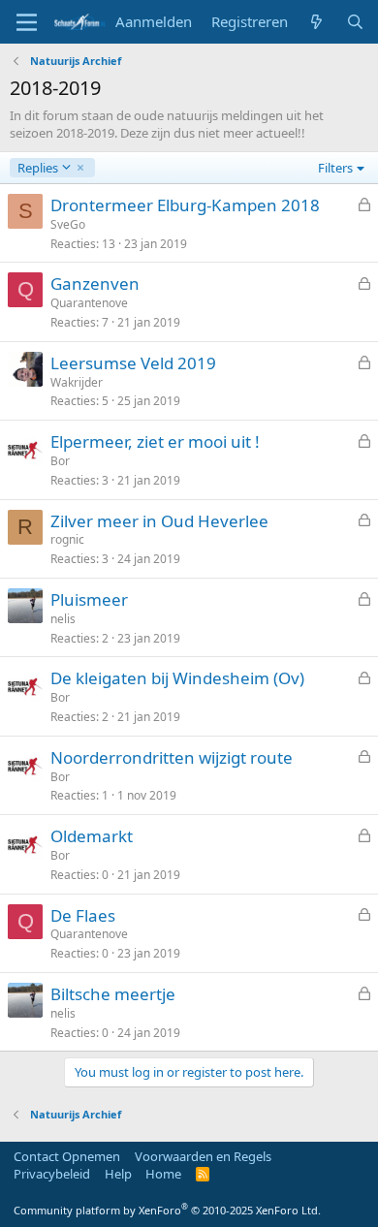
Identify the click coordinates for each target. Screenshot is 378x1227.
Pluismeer (89, 599)
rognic (67, 539)
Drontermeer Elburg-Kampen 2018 (185, 205)
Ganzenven (95, 283)
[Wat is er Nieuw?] (316, 22)
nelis (63, 619)
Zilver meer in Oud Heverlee (159, 521)
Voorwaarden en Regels (203, 1156)
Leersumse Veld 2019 (133, 363)
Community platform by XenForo (167, 1210)
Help (118, 1173)
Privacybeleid (52, 1173)
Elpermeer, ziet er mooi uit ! (155, 441)
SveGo (67, 224)
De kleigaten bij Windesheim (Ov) (177, 678)
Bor (60, 461)
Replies (37, 167)
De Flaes (82, 915)
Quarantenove (89, 303)
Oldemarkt (91, 836)
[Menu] (26, 22)
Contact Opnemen (67, 1156)
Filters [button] (335, 167)
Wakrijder (76, 382)
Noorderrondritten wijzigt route (171, 757)
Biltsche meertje (112, 994)
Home (163, 1173)
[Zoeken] (355, 22)
